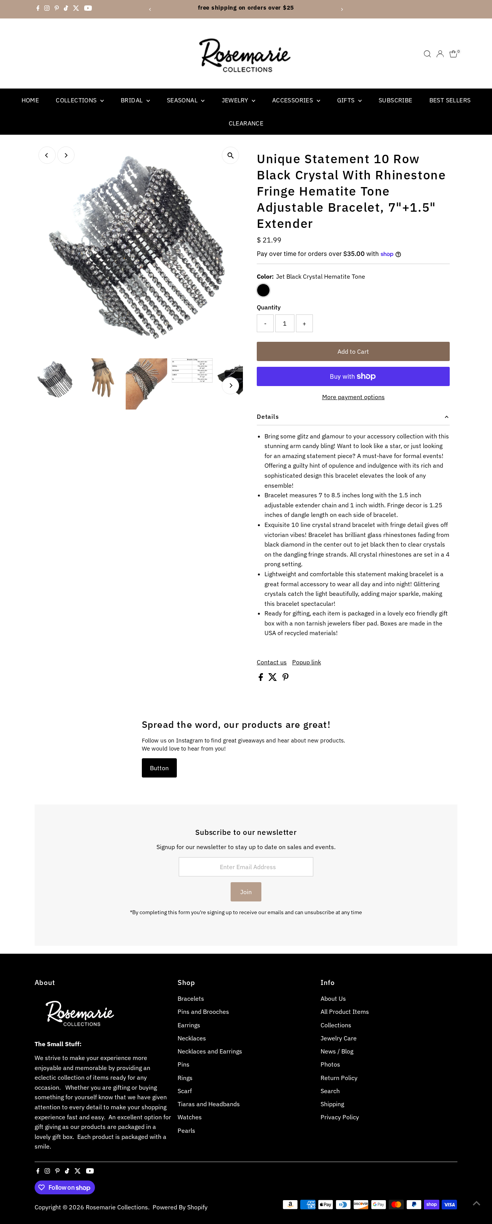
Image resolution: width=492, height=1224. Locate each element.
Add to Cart (353, 351)
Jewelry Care (339, 1038)
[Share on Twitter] (273, 678)
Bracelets (191, 998)
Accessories (293, 100)
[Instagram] (47, 9)
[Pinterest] (57, 9)
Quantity (269, 307)
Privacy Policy (340, 1117)
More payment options (353, 397)
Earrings (189, 1025)
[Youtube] (88, 9)
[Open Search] (427, 53)
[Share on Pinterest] (286, 678)
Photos (330, 1064)
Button (159, 768)
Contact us (272, 662)
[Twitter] (76, 9)
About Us (333, 998)
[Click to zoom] (230, 155)
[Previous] (150, 9)
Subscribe (395, 100)
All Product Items (345, 1011)
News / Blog (337, 1051)
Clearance (246, 123)
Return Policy (339, 1078)
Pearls (186, 1130)
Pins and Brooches (203, 1011)
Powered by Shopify (180, 1207)
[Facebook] (38, 9)
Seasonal (183, 100)
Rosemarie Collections (117, 1207)
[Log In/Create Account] (440, 53)
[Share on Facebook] (261, 678)
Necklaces (192, 1038)
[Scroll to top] (476, 1203)
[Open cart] (453, 53)
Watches (190, 1117)
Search (330, 1091)
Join (246, 892)
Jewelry (236, 100)
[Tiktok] (66, 9)
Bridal (133, 100)
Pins (183, 1064)
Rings (185, 1078)
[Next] (341, 9)
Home (30, 100)
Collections (77, 100)
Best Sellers (450, 100)
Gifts (346, 100)
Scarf (185, 1091)
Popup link (306, 662)
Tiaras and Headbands (209, 1104)
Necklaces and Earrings (210, 1051)
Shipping (332, 1104)
